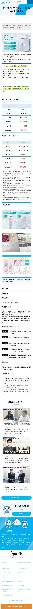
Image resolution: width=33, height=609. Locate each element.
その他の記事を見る (16, 497)
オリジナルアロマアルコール (9, 576)
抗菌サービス (21, 576)
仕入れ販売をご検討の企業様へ (24, 590)
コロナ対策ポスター (7, 585)
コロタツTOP (6, 562)
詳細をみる (22, 513)
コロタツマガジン (7, 572)
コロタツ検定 (21, 585)
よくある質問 (21, 572)
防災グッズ (20, 581)
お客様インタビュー (22, 568)
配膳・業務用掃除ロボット (9, 581)
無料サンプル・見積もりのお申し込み (16, 606)
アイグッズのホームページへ (9, 596)
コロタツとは (6, 568)
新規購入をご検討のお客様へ (24, 563)
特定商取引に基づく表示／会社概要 (9, 590)
